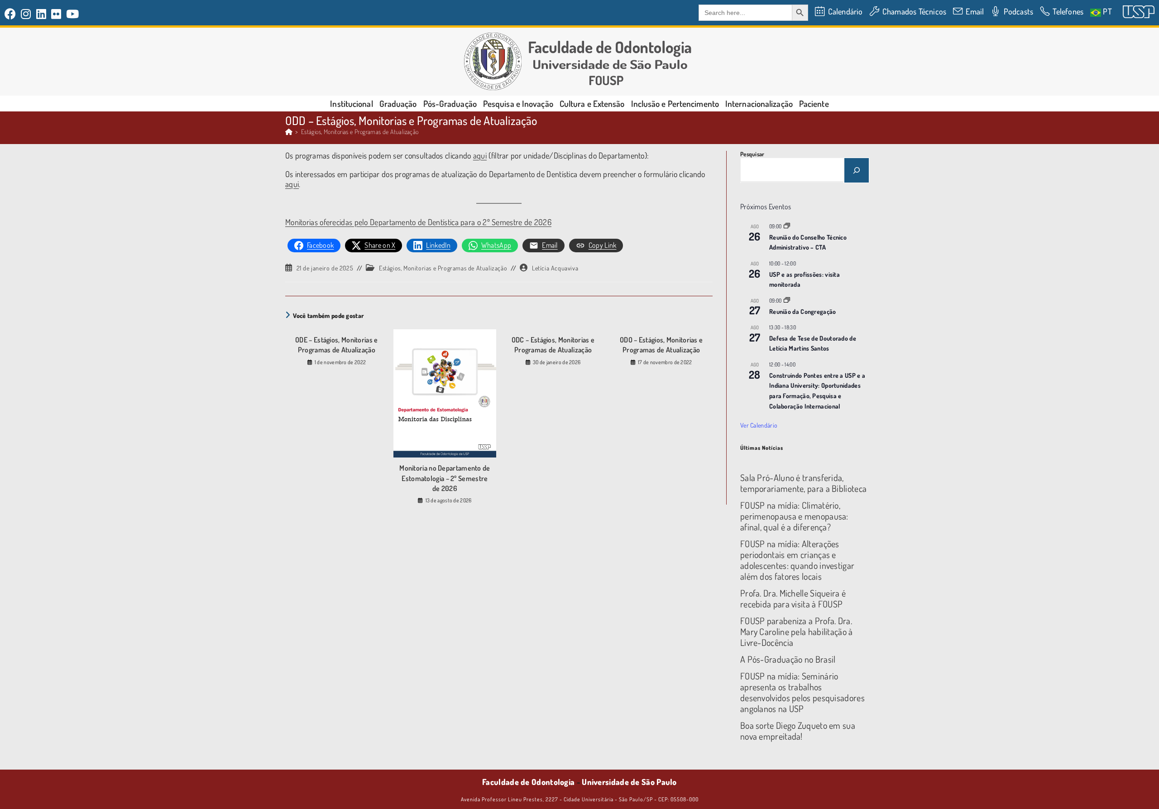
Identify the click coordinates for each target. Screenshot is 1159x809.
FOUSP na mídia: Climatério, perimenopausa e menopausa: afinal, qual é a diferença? (794, 516)
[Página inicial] (288, 131)
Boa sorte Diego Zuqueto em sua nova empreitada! (797, 730)
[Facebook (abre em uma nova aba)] (12, 13)
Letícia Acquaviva (555, 268)
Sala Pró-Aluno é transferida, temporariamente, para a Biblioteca (803, 483)
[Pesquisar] (856, 170)
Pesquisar (752, 154)
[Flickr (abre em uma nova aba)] (56, 13)
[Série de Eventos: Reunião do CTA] (787, 226)
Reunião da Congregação (802, 311)
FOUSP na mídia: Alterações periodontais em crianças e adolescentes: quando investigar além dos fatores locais (797, 560)
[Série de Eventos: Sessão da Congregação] (787, 300)
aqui (480, 155)
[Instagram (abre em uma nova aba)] (26, 13)
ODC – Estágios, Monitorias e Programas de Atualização (553, 344)
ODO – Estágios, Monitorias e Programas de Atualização (661, 344)
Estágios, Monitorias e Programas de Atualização (360, 131)
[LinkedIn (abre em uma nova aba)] (41, 13)
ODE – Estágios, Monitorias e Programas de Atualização (336, 344)
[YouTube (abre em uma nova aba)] (72, 13)
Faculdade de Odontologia (528, 782)
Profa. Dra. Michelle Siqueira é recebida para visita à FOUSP (793, 598)
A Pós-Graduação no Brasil (788, 659)
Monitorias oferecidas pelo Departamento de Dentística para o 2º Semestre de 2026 (418, 222)
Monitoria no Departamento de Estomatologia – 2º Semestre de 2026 (444, 478)
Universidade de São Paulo (629, 782)
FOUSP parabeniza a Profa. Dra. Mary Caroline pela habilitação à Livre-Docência (796, 631)
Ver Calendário (758, 425)
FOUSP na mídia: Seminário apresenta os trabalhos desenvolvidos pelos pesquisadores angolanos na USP (802, 692)
